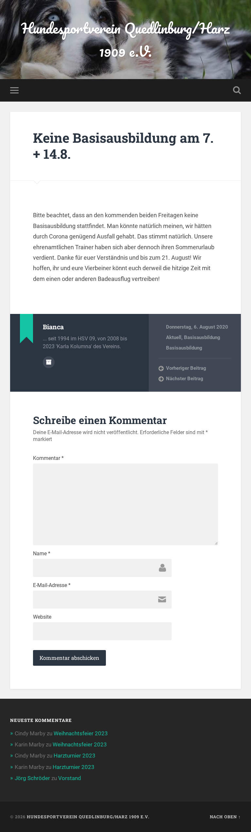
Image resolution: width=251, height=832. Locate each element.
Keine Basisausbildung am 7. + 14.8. (123, 145)
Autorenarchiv (49, 362)
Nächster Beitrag (184, 379)
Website (42, 617)
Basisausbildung (202, 337)
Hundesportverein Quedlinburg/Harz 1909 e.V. (125, 39)
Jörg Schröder (32, 778)
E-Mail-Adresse (52, 585)
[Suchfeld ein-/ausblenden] (237, 90)
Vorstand (69, 778)
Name (41, 553)
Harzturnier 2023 (74, 755)
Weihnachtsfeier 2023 (81, 733)
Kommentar (48, 458)
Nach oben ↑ (225, 816)
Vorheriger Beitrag (186, 368)
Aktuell (173, 337)
